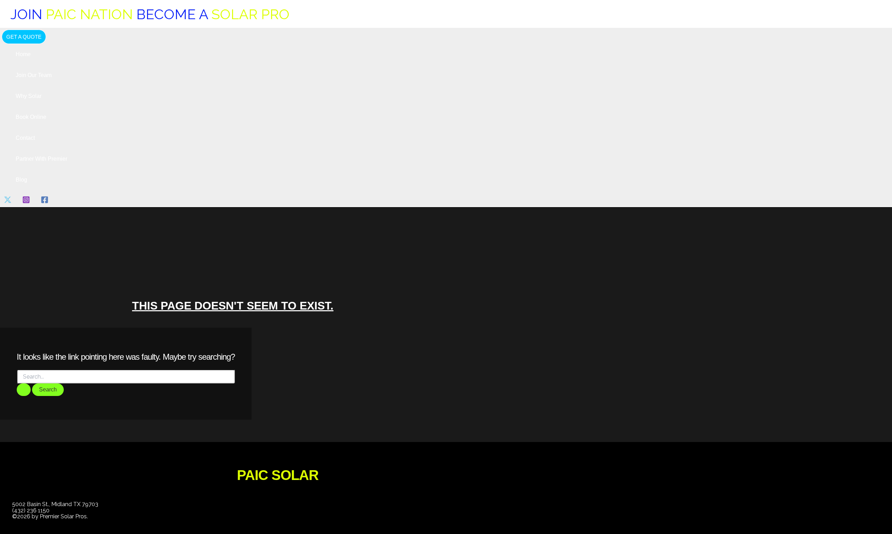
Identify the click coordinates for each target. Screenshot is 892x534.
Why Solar (28, 96)
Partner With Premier (41, 159)
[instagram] (27, 201)
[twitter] (9, 201)
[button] (24, 37)
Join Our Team (34, 75)
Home (23, 54)
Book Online (31, 117)
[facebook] (46, 201)
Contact (25, 138)
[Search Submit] (24, 389)
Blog (21, 180)
